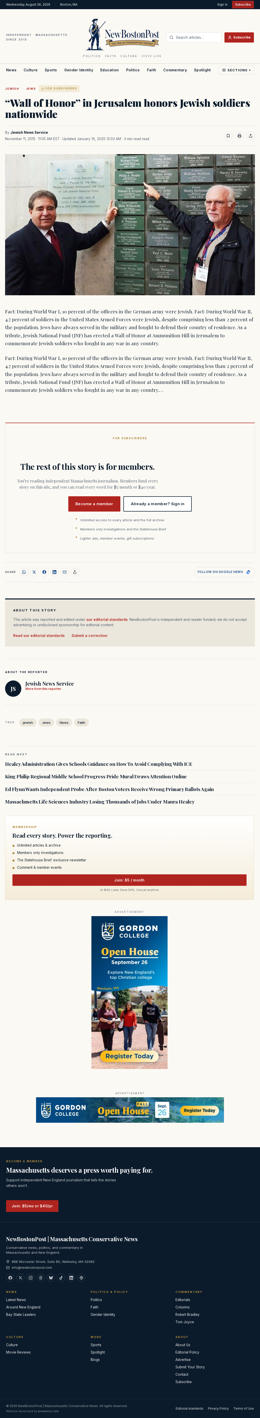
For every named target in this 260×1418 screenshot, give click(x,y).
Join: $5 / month (129, 880)
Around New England (23, 1307)
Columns (182, 1307)
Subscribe (243, 4)
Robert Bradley (187, 1315)
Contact (181, 1374)
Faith (151, 70)
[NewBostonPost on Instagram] (30, 1278)
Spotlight (202, 70)
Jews (31, 88)
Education (109, 70)
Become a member (94, 503)
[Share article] (250, 135)
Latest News (16, 1300)
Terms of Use (243, 1408)
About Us (182, 1345)
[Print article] (239, 135)
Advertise (183, 1360)
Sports (51, 70)
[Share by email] (64, 572)
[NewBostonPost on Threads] (41, 1278)
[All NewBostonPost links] (81, 1278)
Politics (133, 70)
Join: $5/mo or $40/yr (32, 1206)
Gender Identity (78, 70)
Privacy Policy (218, 1408)
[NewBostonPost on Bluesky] (51, 1278)
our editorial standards (107, 619)
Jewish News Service (29, 132)
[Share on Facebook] (44, 572)
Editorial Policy (187, 1352)
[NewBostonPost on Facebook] (10, 1278)
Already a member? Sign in (158, 503)
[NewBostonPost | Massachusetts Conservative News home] (122, 34)
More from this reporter (43, 689)
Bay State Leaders (21, 1315)
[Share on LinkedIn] (54, 572)
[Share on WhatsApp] (24, 572)
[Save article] (228, 135)
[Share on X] (34, 572)
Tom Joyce (184, 1322)
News (11, 70)
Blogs (95, 1360)
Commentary (175, 70)
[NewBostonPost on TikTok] (61, 1278)
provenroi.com (48, 1411)
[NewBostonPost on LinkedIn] (71, 1278)
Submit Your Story (190, 1367)
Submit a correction (89, 635)
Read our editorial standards (39, 635)
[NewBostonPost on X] (20, 1278)
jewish (12, 88)
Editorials (182, 1300)
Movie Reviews (18, 1352)
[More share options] (75, 572)
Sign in (222, 4)
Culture (31, 70)
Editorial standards (189, 1408)
